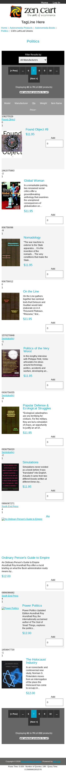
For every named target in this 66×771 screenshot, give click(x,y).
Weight (43, 103)
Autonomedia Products (21, 28)
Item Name (56, 103)
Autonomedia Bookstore (31, 761)
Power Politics (32, 605)
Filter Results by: (33, 54)
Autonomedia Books (45, 28)
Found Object (8, 119)
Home (44, 2)
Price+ (33, 110)
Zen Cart (56, 761)
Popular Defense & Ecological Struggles (37, 406)
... (23, 71)
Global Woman (34, 180)
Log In (56, 2)
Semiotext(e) (8, 338)
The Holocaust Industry (36, 661)
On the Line (31, 291)
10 (50, 71)
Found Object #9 (37, 129)
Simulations (30, 462)
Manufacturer (21, 103)
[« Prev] (14, 71)
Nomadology (32, 237)
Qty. (34, 103)
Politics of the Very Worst (36, 349)
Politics (4, 31)
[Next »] (34, 78)
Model (7, 103)
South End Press (10, 506)
